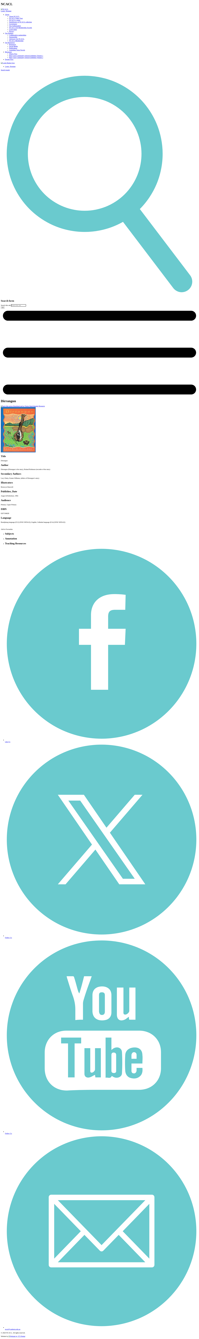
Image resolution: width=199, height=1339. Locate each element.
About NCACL (14, 16)
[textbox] (99, 304)
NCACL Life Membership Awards (20, 28)
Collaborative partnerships (17, 35)
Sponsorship (13, 37)
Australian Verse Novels (17, 50)
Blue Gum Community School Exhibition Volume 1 (26, 56)
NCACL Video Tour (16, 18)
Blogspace (8, 52)
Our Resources (10, 43)
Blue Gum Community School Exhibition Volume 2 (26, 57)
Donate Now (9, 59)
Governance (13, 24)
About (7, 14)
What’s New (13, 54)
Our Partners (9, 33)
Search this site (6, 305)
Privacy (11, 31)
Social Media (13, 46)
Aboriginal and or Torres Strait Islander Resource (29, 406)
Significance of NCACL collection (20, 22)
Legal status (13, 29)
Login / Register (6, 11)
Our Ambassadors (15, 26)
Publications (13, 48)
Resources (12, 44)
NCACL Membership (16, 41)
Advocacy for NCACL (16, 39)
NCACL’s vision (14, 20)
